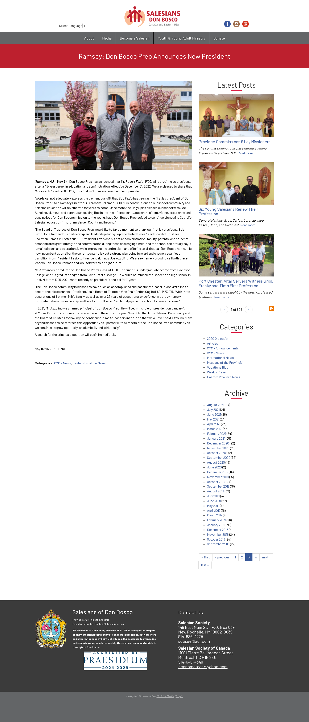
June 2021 (214, 414)
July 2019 (213, 496)
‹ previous (222, 557)
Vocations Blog (217, 367)
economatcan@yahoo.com (203, 666)
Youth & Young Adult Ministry (181, 38)
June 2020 (214, 467)
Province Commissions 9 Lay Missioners (234, 141)
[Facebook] (227, 24)
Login (179, 696)
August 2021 (215, 405)
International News (220, 358)
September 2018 (218, 544)
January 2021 (216, 438)
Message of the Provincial (225, 362)
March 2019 (214, 515)
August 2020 (216, 462)
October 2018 (216, 539)
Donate (219, 38)
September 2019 (218, 486)
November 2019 (218, 477)
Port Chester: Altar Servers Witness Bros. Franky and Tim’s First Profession (236, 283)
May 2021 (213, 419)
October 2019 (216, 482)
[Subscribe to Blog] (271, 308)
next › (266, 557)
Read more (245, 153)
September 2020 (218, 457)
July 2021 (213, 409)
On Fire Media (165, 696)
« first (205, 557)
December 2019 (217, 472)
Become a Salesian (134, 38)
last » (205, 565)
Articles (212, 343)
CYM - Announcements (223, 348)
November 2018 (218, 534)
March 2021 (214, 429)
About (89, 38)
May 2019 (213, 506)
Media (107, 38)
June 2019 (214, 501)
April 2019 (214, 510)
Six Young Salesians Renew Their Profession (228, 211)
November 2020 (218, 448)
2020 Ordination (218, 338)
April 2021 (214, 424)
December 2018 (217, 530)
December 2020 (218, 443)
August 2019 (215, 491)
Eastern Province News (89, 363)
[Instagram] (236, 24)
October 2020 (216, 453)
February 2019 (216, 520)
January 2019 (216, 525)
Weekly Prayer (217, 372)
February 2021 (216, 433)
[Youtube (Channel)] (245, 24)
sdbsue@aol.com (194, 641)
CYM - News (62, 363)
